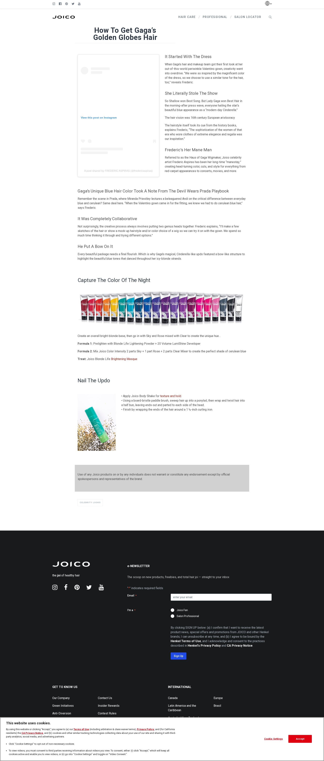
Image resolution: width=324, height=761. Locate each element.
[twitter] (89, 587)
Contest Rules (107, 713)
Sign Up (178, 655)
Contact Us (105, 698)
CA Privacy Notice (32, 733)
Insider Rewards (108, 705)
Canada (173, 698)
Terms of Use (81, 729)
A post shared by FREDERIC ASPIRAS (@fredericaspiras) (118, 170)
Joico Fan (182, 610)
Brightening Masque (124, 359)
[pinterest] (77, 587)
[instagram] (54, 587)
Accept (300, 738)
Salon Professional (188, 616)
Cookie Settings (273, 738)
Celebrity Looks (90, 502)
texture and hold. (171, 396)
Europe (218, 698)
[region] (162, 739)
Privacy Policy (145, 729)
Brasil (217, 705)
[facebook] (66, 587)
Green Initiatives (63, 705)
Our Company (61, 698)
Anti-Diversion (61, 713)
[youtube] (101, 587)
